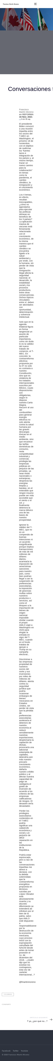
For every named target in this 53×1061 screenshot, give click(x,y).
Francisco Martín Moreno (13, 65)
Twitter (15, 1051)
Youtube (24, 1051)
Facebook (6, 1051)
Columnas (8, 994)
